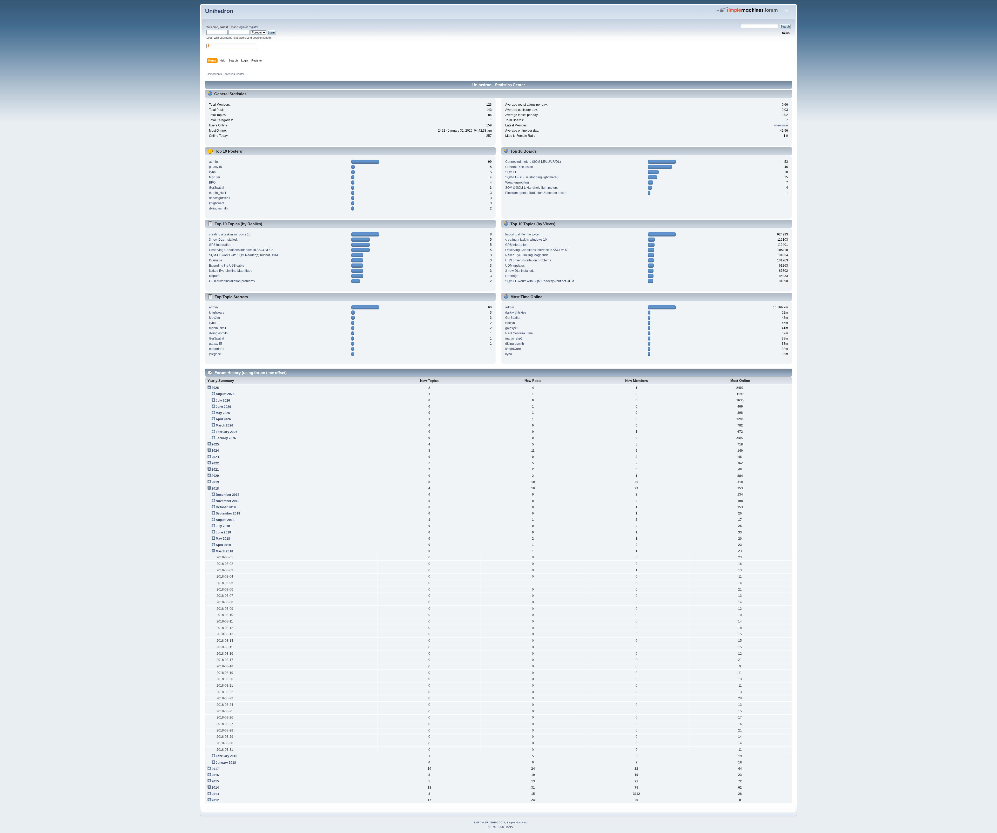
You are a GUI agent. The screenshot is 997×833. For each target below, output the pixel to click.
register (253, 27)
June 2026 (223, 407)
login (242, 27)
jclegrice (215, 354)
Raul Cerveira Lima (519, 333)
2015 (215, 781)
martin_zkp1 (217, 193)
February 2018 (226, 756)
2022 (215, 463)
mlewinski (781, 125)
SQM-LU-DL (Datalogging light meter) (531, 177)
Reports (214, 276)
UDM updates (515, 265)
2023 (215, 457)
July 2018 (223, 526)
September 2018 (228, 513)
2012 (215, 800)
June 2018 (223, 532)
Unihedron (219, 11)
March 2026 (224, 425)
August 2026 (225, 394)
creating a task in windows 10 (230, 234)
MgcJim (214, 177)
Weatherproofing (517, 182)
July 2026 (223, 400)
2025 (215, 444)
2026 (215, 388)
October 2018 (226, 507)
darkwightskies (219, 198)
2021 (215, 469)
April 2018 (223, 545)
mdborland (216, 349)
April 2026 (223, 419)
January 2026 (226, 438)
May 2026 (223, 413)
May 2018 (223, 538)
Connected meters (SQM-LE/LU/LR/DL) (533, 162)
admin (213, 162)
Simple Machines (517, 822)
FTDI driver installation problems (232, 281)
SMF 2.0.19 (481, 822)
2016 (215, 775)
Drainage (215, 260)
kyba (212, 172)
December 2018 (227, 495)
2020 (215, 476)
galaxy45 (215, 167)
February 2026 (226, 432)
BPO (212, 182)
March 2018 (224, 551)
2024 (215, 450)
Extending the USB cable (226, 265)
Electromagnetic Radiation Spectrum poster (536, 193)
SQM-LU (511, 172)
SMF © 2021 (497, 822)
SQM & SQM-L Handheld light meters (531, 187)
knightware (217, 203)
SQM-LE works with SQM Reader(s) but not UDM (243, 255)
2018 (215, 488)
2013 (215, 794)
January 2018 (226, 762)
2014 (215, 787)
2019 (215, 482)
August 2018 (225, 520)
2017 (215, 769)
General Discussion (519, 167)
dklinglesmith (218, 208)
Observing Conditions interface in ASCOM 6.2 (241, 250)
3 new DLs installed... (224, 239)
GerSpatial (216, 187)
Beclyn (510, 323)
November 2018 (227, 501)
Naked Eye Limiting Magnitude (230, 271)
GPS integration (220, 245)
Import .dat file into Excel (522, 234)
